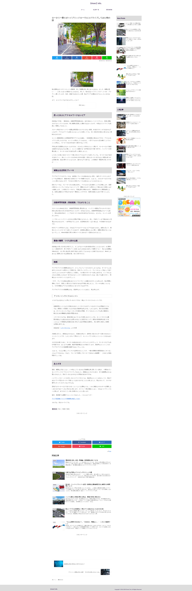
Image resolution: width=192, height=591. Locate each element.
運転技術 (55, 409)
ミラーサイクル (65, 328)
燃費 (64, 409)
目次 (80, 105)
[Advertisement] (82, 66)
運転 (69, 409)
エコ (60, 409)
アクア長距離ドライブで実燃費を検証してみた (66, 398)
